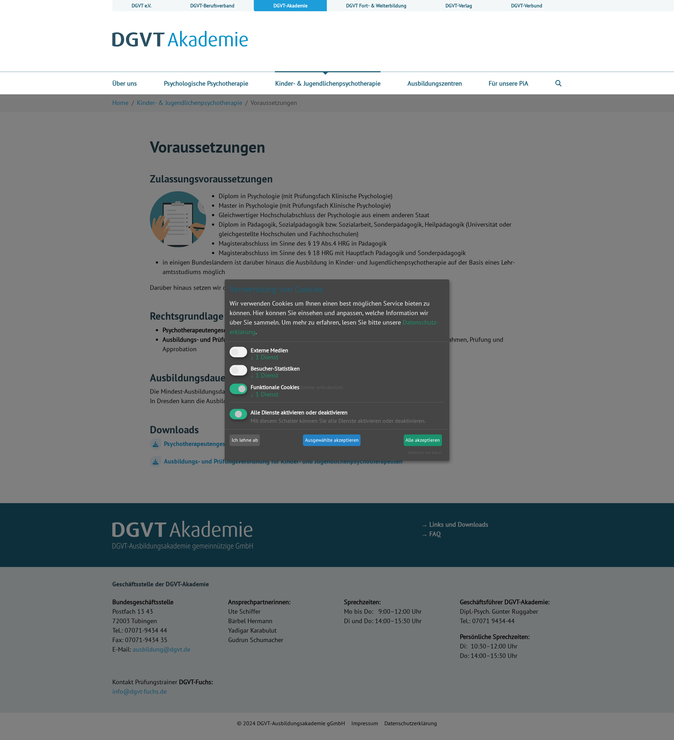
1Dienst (264, 357)
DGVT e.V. (141, 5)
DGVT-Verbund (526, 5)
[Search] (558, 83)
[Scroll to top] (657, 723)
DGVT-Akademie (290, 5)
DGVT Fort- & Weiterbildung (376, 5)
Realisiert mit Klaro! (425, 453)
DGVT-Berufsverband (212, 5)
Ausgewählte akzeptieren (332, 440)
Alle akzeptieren (422, 440)
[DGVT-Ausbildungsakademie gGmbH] (180, 41)
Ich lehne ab (245, 440)
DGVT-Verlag (458, 5)
